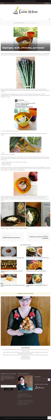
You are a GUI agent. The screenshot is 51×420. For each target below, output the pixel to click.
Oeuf (17, 228)
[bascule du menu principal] (1, 19)
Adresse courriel (4, 384)
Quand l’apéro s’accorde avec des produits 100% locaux (37, 257)
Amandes (2, 228)
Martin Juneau (12, 228)
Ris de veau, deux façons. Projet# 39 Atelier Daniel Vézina (12, 257)
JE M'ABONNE (8, 389)
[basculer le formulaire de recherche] (49, 19)
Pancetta (20, 228)
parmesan (25, 228)
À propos (2, 3)
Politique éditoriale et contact (43, 418)
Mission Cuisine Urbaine (25, 15)
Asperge (7, 228)
